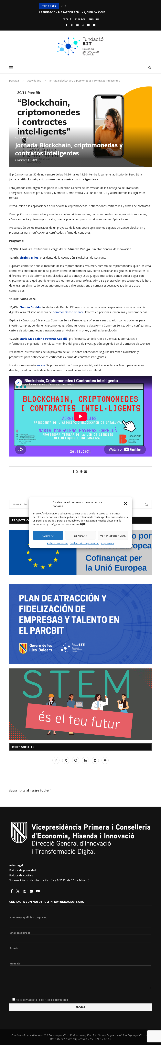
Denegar (80, 535)
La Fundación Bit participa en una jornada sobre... (73, 12)
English (94, 19)
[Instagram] (77, 25)
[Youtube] (94, 25)
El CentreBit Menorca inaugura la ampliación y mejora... (77, 6)
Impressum (107, 543)
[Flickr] (88, 25)
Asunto (14, 948)
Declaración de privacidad (84, 543)
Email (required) (20, 933)
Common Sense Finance (68, 312)
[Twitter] (71, 25)
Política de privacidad (22, 870)
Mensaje (15, 963)
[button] (125, 504)
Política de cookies (57, 543)
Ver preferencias (113, 535)
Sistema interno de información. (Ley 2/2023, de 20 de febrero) (49, 880)
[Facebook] (66, 25)
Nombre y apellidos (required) (28, 917)
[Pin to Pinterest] (81, 471)
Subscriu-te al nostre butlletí (29, 790)
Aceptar (48, 535)
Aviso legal (16, 865)
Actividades (34, 80)
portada (14, 80)
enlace (40, 365)
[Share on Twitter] (77, 471)
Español (80, 19)
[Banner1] (80, 552)
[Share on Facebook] (73, 471)
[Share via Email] (85, 471)
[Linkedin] (83, 25)
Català (66, 19)
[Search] (150, 67)
